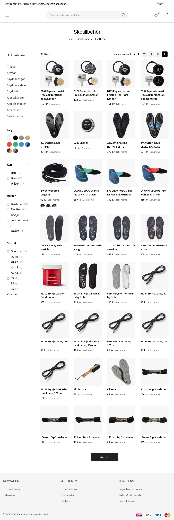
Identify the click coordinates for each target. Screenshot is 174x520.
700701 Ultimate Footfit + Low (155, 247)
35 (15, 289)
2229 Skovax (81, 142)
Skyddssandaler (17, 85)
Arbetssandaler (16, 104)
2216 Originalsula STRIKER (50, 144)
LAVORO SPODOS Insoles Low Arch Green (87, 192)
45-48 (17, 273)
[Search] (123, 15)
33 (15, 278)
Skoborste (80, 389)
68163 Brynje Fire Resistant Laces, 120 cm (53, 391)
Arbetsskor (83, 39)
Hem (70, 39)
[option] (42, 205)
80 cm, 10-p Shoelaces (153, 389)
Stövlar (11, 73)
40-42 (17, 262)
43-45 (17, 267)
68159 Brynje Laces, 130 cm (53, 343)
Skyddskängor (16, 79)
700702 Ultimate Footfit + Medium (121, 247)
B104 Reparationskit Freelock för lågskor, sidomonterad (153, 94)
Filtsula (111, 389)
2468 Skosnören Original (49, 192)
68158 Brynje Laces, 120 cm (154, 343)
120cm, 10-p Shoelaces (87, 437)
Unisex (18, 183)
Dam (17, 178)
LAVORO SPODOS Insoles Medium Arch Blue (120, 192)
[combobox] (87, 15)
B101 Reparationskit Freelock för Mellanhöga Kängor (52, 94)
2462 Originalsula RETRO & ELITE (117, 144)
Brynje (18, 215)
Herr (16, 173)
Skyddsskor (14, 91)
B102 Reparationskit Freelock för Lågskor (86, 92)
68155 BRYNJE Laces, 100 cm (119, 343)
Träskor (12, 66)
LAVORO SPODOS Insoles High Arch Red (154, 192)
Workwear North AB (38, 514)
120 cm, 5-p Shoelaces (153, 437)
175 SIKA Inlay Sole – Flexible (52, 247)
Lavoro (17, 231)
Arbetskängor (15, 98)
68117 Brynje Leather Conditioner (52, 295)
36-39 (17, 257)
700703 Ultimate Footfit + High (88, 247)
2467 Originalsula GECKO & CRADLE (150, 144)
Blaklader (20, 204)
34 (15, 283)
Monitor (19, 209)
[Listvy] (144, 54)
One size (19, 251)
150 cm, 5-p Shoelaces (120, 437)
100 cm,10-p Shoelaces (53, 437)
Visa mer (12, 294)
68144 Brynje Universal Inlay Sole (86, 295)
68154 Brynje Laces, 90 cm (153, 295)
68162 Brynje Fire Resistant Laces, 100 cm (87, 343)
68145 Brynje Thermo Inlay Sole (121, 295)
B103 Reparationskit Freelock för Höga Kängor (119, 94)
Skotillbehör (15, 116)
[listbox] (49, 206)
